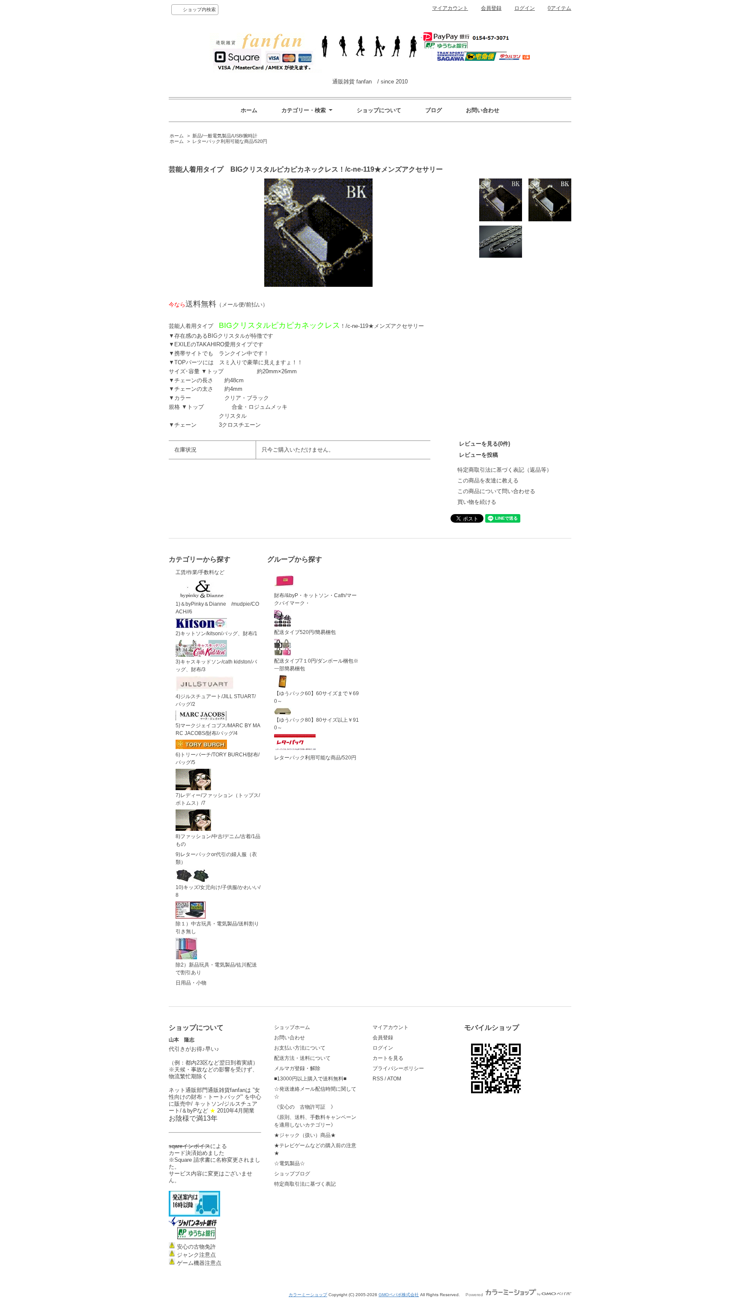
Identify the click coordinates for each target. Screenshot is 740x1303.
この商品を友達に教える (488, 480)
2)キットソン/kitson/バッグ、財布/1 (216, 634)
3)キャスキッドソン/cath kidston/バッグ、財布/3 (216, 665)
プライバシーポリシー (398, 1068)
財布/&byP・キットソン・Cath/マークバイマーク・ (315, 599)
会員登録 (491, 8)
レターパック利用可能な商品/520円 (229, 141)
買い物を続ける (476, 502)
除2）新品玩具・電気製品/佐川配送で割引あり (216, 969)
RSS (378, 1079)
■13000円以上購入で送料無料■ (310, 1079)
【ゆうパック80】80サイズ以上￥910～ (316, 724)
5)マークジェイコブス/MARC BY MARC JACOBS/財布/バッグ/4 (218, 729)
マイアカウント (450, 8)
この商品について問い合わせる (496, 491)
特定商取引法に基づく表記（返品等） (504, 470)
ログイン (524, 8)
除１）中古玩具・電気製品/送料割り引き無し (217, 927)
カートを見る (388, 1058)
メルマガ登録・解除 (297, 1068)
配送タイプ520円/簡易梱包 (305, 632)
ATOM (394, 1079)
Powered (474, 1294)
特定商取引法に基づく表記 (305, 1184)
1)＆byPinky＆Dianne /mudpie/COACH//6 (217, 608)
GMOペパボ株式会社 (399, 1294)
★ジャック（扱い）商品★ (305, 1135)
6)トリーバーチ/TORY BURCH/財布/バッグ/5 (218, 758)
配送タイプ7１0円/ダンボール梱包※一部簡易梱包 (316, 665)
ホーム (249, 110)
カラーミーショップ (308, 1294)
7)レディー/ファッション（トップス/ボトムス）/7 (218, 799)
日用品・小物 (191, 983)
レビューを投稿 (478, 455)
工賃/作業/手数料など (200, 572)
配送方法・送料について (302, 1058)
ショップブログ (292, 1174)
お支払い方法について (299, 1048)
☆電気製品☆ (289, 1163)
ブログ (433, 110)
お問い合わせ (482, 110)
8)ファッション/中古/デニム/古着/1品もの (218, 840)
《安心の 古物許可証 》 (305, 1107)
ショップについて (379, 110)
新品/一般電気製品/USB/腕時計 (224, 135)
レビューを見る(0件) (484, 443)
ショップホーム (292, 1027)
